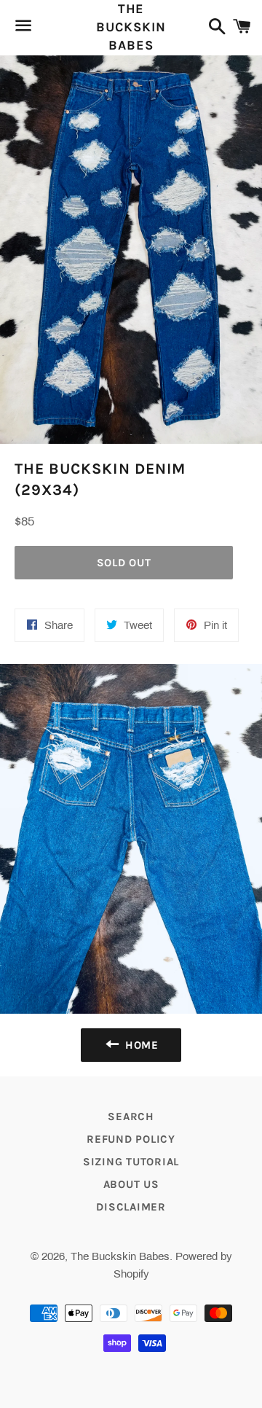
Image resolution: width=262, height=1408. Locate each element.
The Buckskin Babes (130, 27)
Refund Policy (131, 1139)
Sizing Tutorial (131, 1161)
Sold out (124, 562)
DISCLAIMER (131, 1206)
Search (131, 1116)
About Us (131, 1184)
